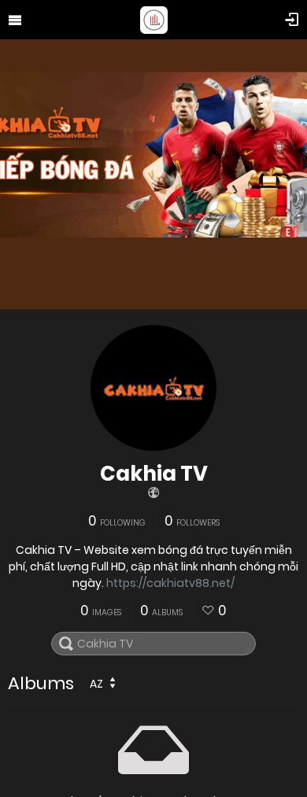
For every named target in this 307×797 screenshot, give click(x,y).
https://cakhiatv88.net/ (170, 583)
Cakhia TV (154, 473)
